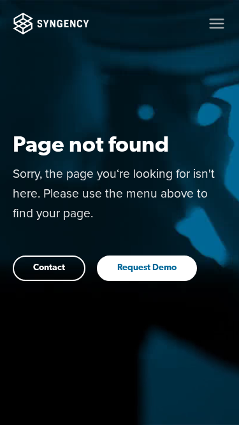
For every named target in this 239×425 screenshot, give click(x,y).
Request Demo (147, 268)
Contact (49, 268)
